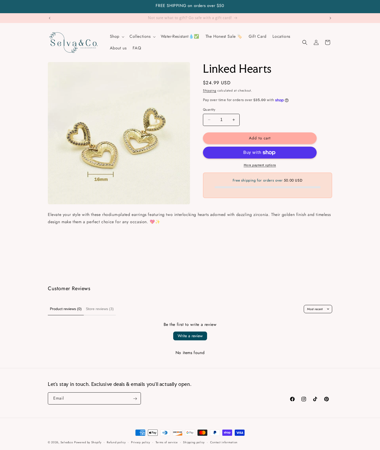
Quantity (209, 109)
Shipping (209, 90)
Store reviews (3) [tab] (100, 309)
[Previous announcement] (49, 18)
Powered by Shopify (88, 442)
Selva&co (66, 442)
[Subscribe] (135, 399)
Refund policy (116, 442)
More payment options (260, 165)
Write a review (190, 336)
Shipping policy (194, 442)
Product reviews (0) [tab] (66, 309)
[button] (116, 36)
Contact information (224, 442)
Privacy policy (140, 442)
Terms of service (167, 442)
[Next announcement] (330, 18)
